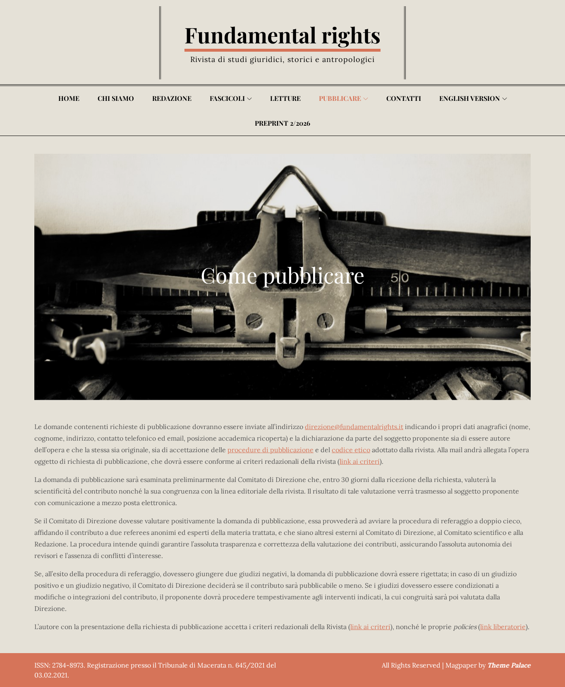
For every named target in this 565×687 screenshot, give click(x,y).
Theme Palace (509, 665)
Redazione (172, 98)
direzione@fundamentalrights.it (354, 426)
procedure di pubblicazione (270, 450)
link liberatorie (503, 627)
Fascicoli (227, 98)
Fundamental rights (282, 34)
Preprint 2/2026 (282, 123)
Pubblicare (340, 98)
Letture (285, 98)
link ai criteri (360, 461)
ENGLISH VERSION (469, 98)
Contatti (403, 98)
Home (68, 98)
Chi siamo (116, 98)
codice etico (351, 450)
